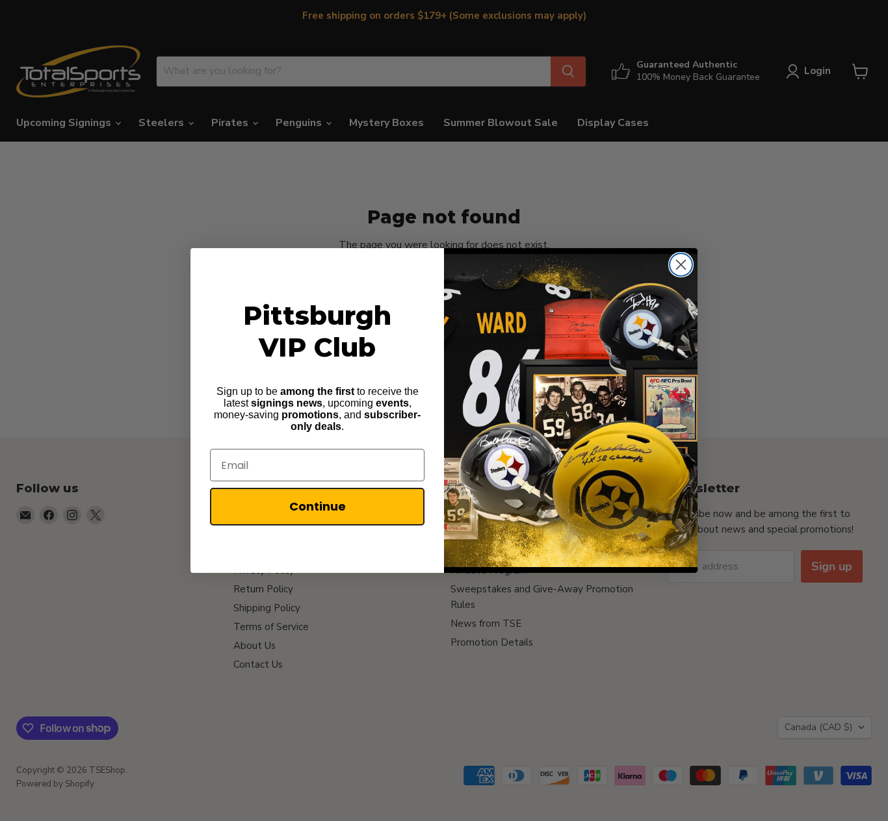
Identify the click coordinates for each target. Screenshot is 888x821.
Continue (317, 506)
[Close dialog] (681, 264)
